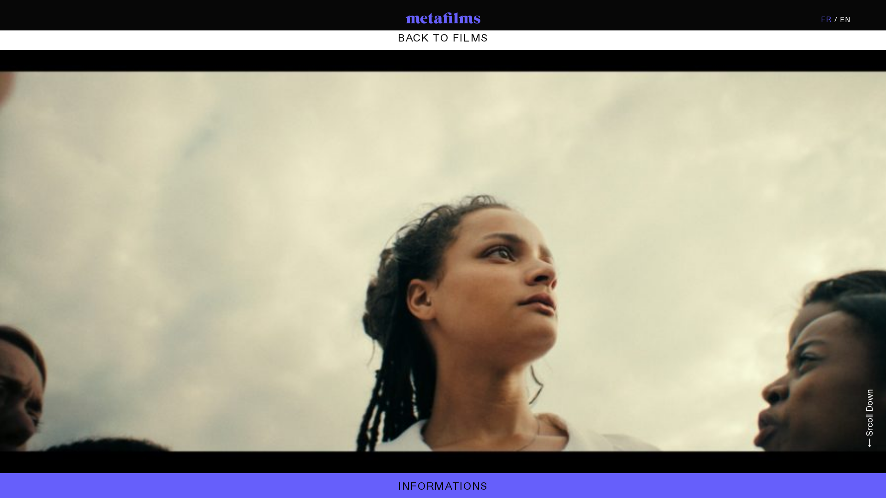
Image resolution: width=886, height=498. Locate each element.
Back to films (443, 37)
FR (826, 19)
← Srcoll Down (869, 418)
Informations (443, 485)
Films (443, 37)
